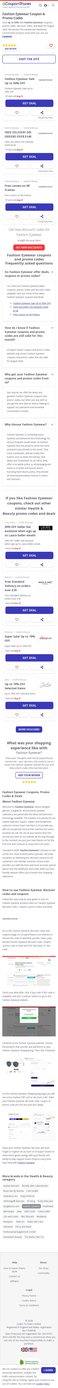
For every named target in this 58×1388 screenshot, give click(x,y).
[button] (46, 6)
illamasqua (8, 1211)
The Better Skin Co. (34, 1236)
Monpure (8, 1221)
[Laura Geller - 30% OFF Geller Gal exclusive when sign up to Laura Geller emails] (45, 528)
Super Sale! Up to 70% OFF (20, 638)
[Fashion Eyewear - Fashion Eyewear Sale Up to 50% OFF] (45, 80)
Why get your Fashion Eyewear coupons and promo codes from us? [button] (27, 378)
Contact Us (14, 1276)
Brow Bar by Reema (13, 1190)
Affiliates (14, 1281)
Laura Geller (10, 522)
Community (43, 1273)
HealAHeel (48, 1206)
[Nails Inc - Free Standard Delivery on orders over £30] (45, 583)
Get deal (29, 103)
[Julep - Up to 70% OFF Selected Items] (45, 685)
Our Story (43, 1268)
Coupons (7, 36)
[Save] (16, 112)
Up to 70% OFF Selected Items (15, 686)
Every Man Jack (45, 1201)
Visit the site (29, 59)
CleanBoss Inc (10, 1196)
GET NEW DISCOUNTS (29, 247)
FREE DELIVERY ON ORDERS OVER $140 (18, 134)
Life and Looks (10, 1216)
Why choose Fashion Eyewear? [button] (26, 424)
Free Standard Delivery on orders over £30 (17, 586)
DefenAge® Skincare (13, 1201)
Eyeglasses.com (11, 1206)
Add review (10, 48)
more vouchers (29, 729)
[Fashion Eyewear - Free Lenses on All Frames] (45, 187)
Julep (7, 679)
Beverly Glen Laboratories (35, 1185)
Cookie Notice (29, 1300)
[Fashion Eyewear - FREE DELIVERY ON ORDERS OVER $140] (45, 133)
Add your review (29, 775)
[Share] (41, 112)
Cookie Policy (42, 1383)
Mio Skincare (27, 1216)
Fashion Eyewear (12, 74)
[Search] (40, 5)
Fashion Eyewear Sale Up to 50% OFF (19, 81)
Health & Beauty (31, 74)
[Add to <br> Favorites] (51, 45)
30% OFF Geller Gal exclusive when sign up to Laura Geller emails (20, 531)
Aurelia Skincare (11, 1185)
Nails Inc (8, 577)
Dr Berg (31, 1201)
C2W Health (32, 1190)
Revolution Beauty (12, 1236)
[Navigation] (53, 5)
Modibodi (41, 1216)
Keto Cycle (29, 1211)
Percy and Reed (23, 1226)
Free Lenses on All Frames (17, 188)
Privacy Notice (29, 1295)
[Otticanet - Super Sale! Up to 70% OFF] (45, 637)
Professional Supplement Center (19, 1231)
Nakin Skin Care (35, 1221)
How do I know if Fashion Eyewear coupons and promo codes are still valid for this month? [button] (25, 333)
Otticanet (9, 632)
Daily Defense (27, 1196)
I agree (48, 1370)
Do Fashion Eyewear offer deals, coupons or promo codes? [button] (27, 274)
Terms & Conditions (29, 1305)
